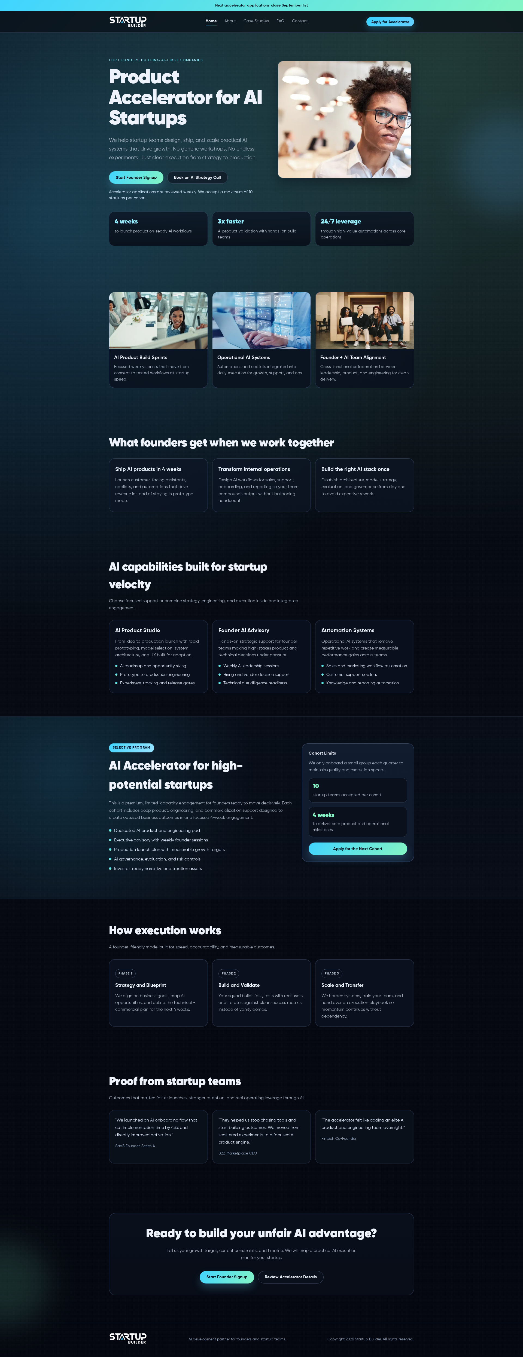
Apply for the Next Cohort (357, 849)
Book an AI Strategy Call (197, 178)
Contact (300, 21)
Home (211, 21)
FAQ (280, 21)
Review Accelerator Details (291, 1277)
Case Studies (256, 21)
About (230, 21)
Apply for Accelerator (390, 22)
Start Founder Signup (136, 178)
